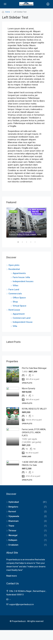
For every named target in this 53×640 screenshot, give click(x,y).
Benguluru (13, 507)
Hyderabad (13, 502)
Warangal (12, 535)
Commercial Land (21, 318)
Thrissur (12, 530)
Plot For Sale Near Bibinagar (34, 368)
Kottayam (12, 540)
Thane (11, 526)
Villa (15, 326)
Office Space (19, 297)
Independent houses (23, 281)
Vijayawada (13, 516)
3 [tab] (28, 243)
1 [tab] (19, 243)
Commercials (15, 293)
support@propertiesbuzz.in (21, 604)
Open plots (13, 265)
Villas (15, 285)
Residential (14, 269)
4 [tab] (32, 243)
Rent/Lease (14, 310)
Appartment (19, 314)
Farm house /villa (21, 277)
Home (7, 12)
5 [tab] (36, 243)
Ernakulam (13, 545)
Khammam (13, 521)
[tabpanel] (26, 223)
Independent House (23, 322)
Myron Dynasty (28, 388)
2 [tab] (23, 243)
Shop (15, 301)
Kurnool (12, 511)
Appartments (19, 273)
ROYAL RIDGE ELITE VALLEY (34, 409)
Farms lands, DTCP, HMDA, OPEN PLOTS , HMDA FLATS (34, 432)
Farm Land (13, 289)
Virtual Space (19, 306)
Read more (11, 576)
